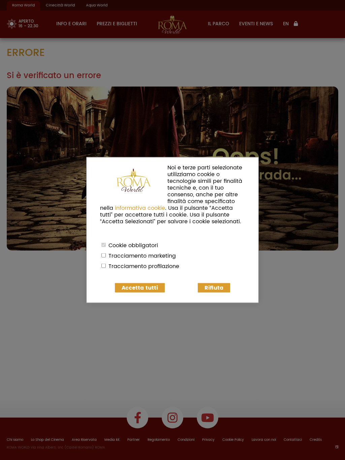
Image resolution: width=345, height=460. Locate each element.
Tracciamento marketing (142, 256)
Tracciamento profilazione (143, 266)
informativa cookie (140, 208)
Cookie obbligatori (133, 245)
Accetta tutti (140, 288)
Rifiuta (214, 288)
